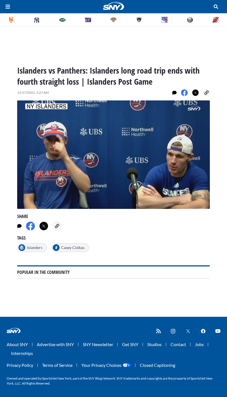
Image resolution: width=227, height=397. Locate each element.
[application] (113, 154)
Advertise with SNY (55, 344)
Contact (178, 344)
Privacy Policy (20, 365)
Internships (22, 353)
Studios (154, 344)
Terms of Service (57, 365)
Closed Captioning (157, 365)
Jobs (199, 344)
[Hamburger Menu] (7, 6)
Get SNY (130, 344)
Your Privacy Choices (101, 365)
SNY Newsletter (98, 344)
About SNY (17, 344)
